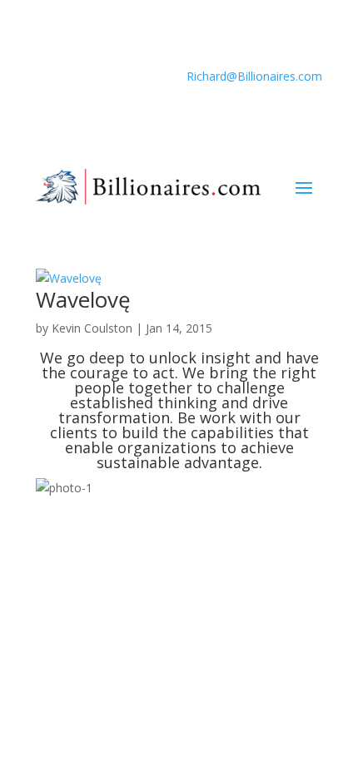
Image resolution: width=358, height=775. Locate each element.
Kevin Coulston (92, 328)
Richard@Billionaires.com (254, 76)
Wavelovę (83, 299)
